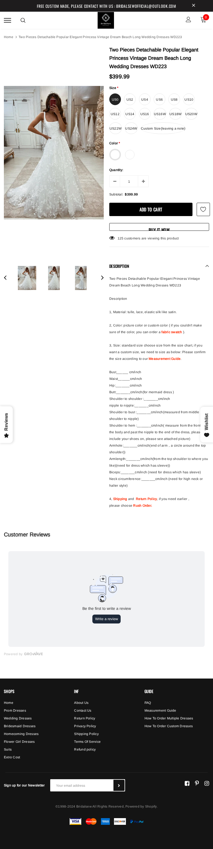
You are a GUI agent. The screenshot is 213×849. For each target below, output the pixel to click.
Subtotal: (116, 194)
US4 (144, 100)
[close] (193, 6)
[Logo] (106, 19)
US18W (175, 114)
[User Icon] (188, 20)
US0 (115, 100)
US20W (191, 114)
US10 (188, 100)
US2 (129, 100)
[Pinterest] (197, 783)
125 (121, 238)
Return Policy (146, 499)
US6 (159, 100)
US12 (115, 114)
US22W (115, 128)
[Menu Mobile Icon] (7, 20)
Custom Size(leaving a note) (163, 128)
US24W (131, 128)
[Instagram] (206, 783)
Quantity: (116, 170)
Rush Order (142, 506)
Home (8, 37)
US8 (174, 100)
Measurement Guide (165, 359)
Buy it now (159, 229)
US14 (129, 114)
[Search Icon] (23, 20)
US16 (144, 114)
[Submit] (119, 785)
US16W (160, 114)
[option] (54, 152)
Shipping (120, 499)
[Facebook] (187, 783)
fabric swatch (171, 332)
